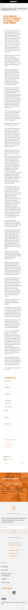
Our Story (4, 570)
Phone (6, 410)
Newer (22, 463)
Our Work (4, 567)
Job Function (8, 400)
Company (7, 394)
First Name (7, 380)
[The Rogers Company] (14, 1)
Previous (6, 463)
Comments (7, 424)
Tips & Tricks (10, 459)
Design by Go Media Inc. (15, 602)
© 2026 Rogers (4, 602)
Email (6, 417)
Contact (4, 579)
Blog (11, 456)
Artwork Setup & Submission (6, 575)
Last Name (7, 387)
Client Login (5, 582)
